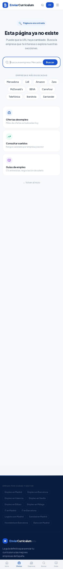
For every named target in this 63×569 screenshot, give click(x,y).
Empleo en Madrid (13, 492)
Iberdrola (31, 96)
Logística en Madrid (14, 516)
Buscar (50, 62)
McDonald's (16, 89)
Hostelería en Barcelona (16, 523)
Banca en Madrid (41, 523)
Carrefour (47, 89)
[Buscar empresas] (42, 5)
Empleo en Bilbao (13, 504)
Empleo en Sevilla (37, 498)
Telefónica (14, 96)
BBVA (32, 89)
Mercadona (13, 81)
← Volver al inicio (31, 182)
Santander (48, 96)
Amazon (40, 81)
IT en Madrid (10, 510)
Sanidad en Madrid (38, 516)
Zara (54, 81)
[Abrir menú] (57, 5)
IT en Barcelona (29, 510)
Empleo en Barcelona (37, 492)
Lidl (27, 81)
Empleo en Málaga (35, 504)
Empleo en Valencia (14, 498)
